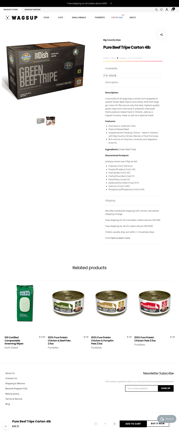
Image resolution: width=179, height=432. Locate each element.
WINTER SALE (117, 17)
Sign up (165, 388)
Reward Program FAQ (16, 388)
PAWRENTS (100, 17)
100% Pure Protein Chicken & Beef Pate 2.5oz (59, 340)
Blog (7, 404)
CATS (60, 17)
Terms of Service (13, 398)
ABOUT (132, 17)
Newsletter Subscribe (158, 373)
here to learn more (120, 238)
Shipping (110, 200)
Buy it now (158, 423)
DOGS (46, 17)
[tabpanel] (46, 70)
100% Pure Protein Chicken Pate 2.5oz (145, 339)
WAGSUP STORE (11, 9)
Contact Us (11, 378)
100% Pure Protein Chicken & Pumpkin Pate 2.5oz (102, 340)
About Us (10, 373)
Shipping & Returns (15, 383)
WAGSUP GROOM (32, 9)
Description (111, 82)
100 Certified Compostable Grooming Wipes (14, 340)
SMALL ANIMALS (79, 17)
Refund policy (12, 393)
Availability (111, 68)
